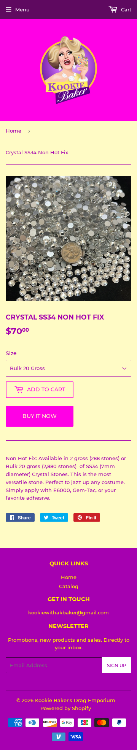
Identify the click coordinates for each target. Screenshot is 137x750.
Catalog (68, 586)
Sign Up (116, 665)
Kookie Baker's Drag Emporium (75, 700)
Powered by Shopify (65, 708)
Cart (125, 9)
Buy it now (39, 416)
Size (11, 353)
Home (13, 131)
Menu (22, 9)
